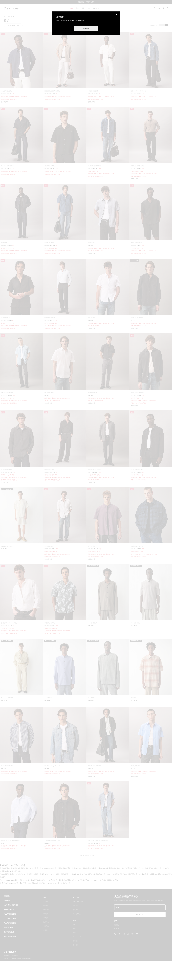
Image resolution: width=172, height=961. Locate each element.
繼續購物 (86, 29)
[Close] (117, 14)
